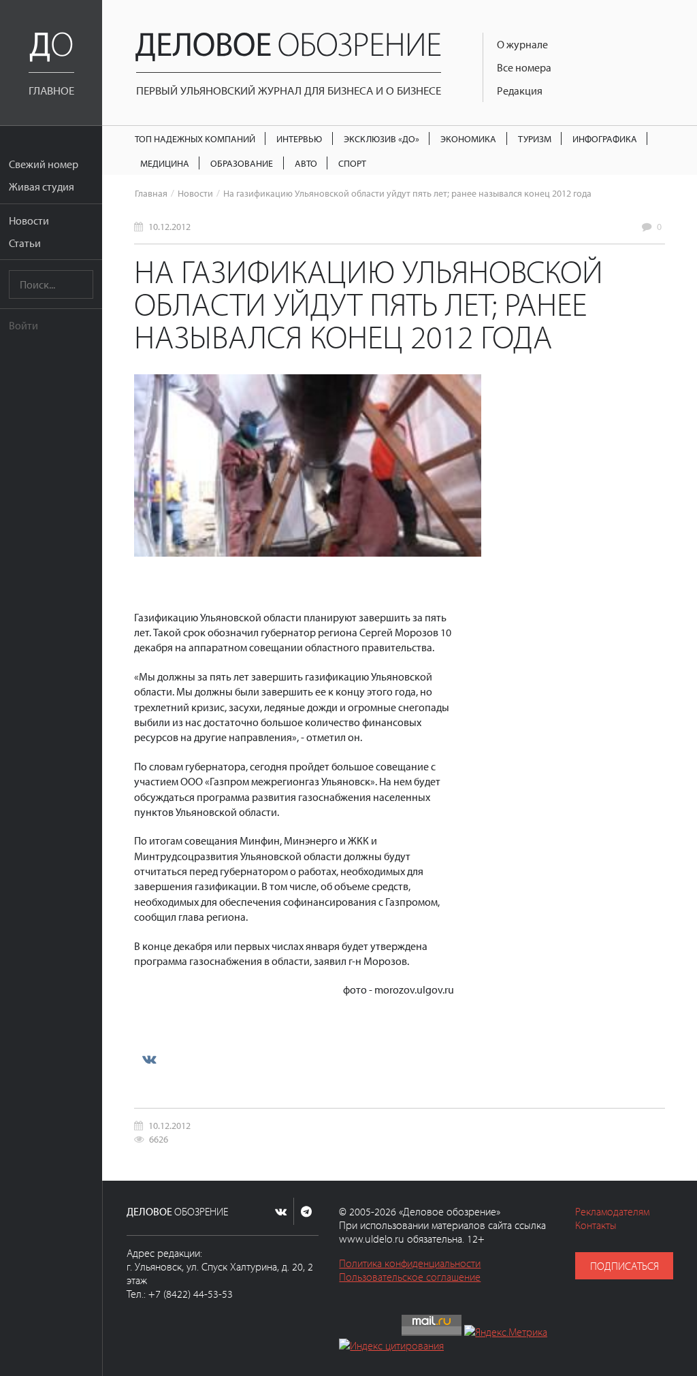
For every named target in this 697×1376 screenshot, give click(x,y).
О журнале (522, 44)
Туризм (534, 138)
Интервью (299, 138)
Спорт (352, 163)
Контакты (596, 1225)
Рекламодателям (612, 1211)
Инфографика (604, 138)
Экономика (468, 138)
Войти (23, 325)
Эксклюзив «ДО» (381, 138)
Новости (29, 220)
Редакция (519, 90)
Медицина (164, 163)
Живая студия (41, 186)
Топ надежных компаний (195, 138)
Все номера (524, 67)
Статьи (25, 243)
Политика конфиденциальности (410, 1263)
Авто (306, 163)
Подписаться (624, 1266)
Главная (151, 192)
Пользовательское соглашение (410, 1276)
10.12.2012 (169, 226)
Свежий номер (43, 164)
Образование (241, 163)
